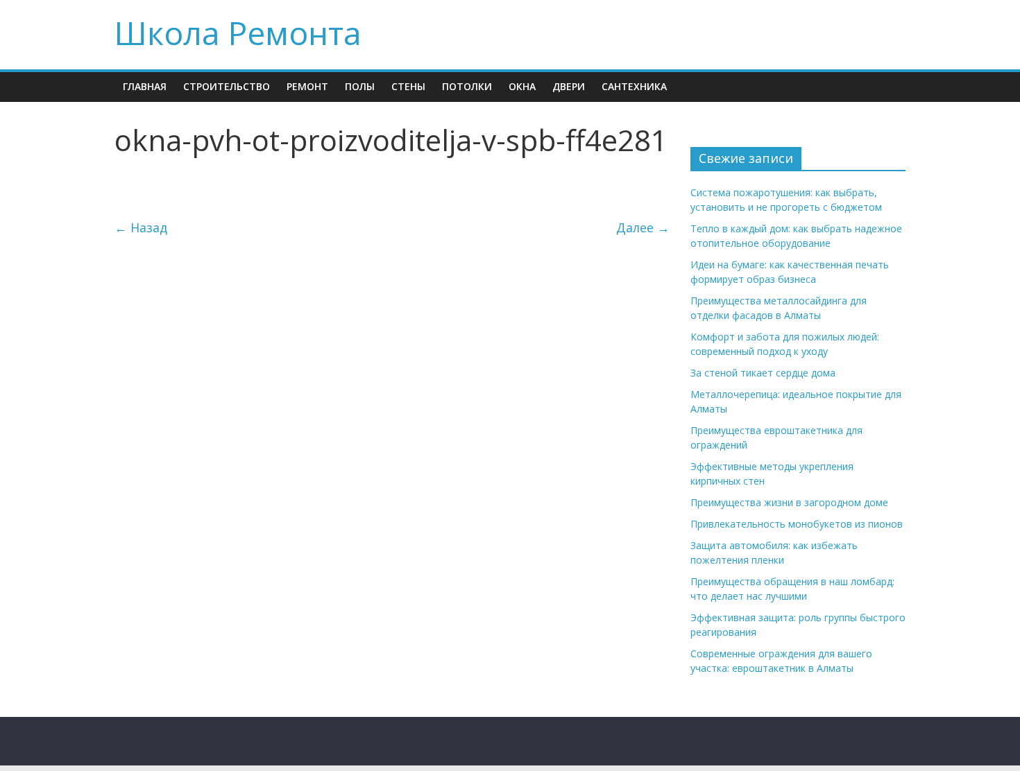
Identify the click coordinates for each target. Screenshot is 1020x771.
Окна (522, 86)
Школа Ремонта (238, 32)
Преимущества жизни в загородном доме (789, 502)
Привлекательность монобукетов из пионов (796, 523)
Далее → (643, 227)
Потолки (467, 86)
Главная (145, 86)
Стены (408, 86)
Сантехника (634, 86)
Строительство (226, 86)
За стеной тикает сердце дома (762, 372)
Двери (568, 86)
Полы (360, 86)
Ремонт (307, 86)
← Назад (140, 227)
